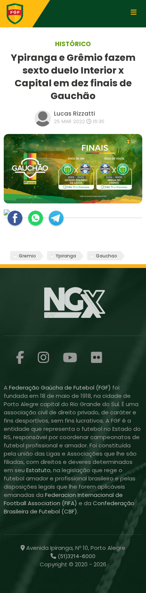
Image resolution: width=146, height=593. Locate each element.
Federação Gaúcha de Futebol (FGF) (60, 387)
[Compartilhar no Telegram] (56, 218)
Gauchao (106, 256)
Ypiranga (66, 256)
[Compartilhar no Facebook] (14, 218)
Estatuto (38, 470)
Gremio (27, 256)
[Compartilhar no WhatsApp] (35, 218)
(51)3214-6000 (75, 556)
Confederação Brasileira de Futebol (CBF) (69, 507)
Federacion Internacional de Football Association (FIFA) (63, 499)
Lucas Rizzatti (74, 113)
